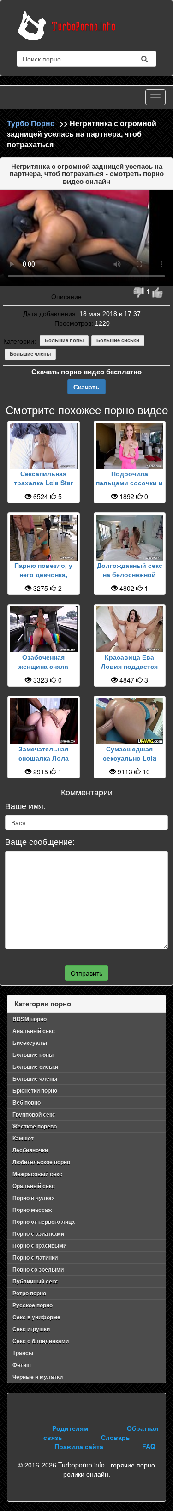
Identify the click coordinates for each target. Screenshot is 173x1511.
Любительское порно (41, 1162)
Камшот (23, 1138)
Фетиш (21, 1365)
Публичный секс (35, 1281)
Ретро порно (29, 1293)
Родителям (70, 1428)
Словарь (115, 1437)
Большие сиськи (117, 340)
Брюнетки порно (34, 1090)
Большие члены (30, 353)
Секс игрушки (31, 1329)
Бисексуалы (29, 1043)
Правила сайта (78, 1446)
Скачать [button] (86, 386)
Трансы (22, 1353)
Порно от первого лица (43, 1221)
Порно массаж (32, 1209)
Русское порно (32, 1305)
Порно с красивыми (39, 1245)
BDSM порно (29, 1019)
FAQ (148, 1446)
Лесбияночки (30, 1150)
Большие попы (64, 340)
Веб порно (26, 1102)
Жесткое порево (34, 1126)
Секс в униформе (36, 1317)
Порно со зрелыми (38, 1269)
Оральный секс (33, 1186)
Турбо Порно (31, 123)
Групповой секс (33, 1114)
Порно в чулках (33, 1198)
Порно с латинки (35, 1257)
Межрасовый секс (37, 1174)
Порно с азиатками (38, 1233)
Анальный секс (33, 1031)
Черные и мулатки (37, 1376)
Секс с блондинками (40, 1341)
